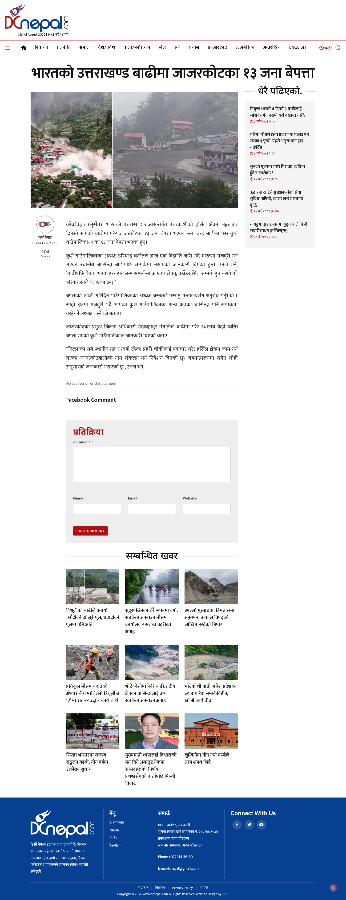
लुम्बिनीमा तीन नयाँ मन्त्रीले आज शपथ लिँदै (207, 758)
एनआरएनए (217, 47)
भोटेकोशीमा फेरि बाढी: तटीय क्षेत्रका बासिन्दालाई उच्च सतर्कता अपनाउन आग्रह (150, 693)
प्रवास (194, 47)
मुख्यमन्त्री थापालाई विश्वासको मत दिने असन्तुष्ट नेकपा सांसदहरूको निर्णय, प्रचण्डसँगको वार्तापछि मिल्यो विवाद (151, 769)
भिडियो (113, 838)
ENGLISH (297, 47)
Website (190, 498)
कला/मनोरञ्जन (137, 47)
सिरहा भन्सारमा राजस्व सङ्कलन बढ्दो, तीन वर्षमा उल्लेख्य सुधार (87, 762)
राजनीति (63, 47)
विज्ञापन (160, 888)
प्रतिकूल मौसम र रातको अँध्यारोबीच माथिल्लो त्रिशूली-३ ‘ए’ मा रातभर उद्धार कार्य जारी (92, 693)
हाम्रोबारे (143, 888)
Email (134, 498)
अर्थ (177, 47)
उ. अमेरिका (245, 47)
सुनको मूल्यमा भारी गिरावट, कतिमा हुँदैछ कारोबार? (277, 170)
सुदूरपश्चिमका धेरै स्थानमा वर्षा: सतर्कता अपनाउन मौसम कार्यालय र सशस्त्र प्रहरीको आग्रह (151, 621)
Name (79, 498)
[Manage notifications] (333, 888)
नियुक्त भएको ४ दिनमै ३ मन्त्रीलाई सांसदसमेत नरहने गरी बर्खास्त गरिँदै (277, 112)
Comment (83, 442)
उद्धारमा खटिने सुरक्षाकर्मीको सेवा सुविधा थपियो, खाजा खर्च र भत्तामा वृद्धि (276, 199)
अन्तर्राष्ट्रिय (272, 47)
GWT (225, 894)
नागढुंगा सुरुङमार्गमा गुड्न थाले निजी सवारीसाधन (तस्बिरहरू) (278, 227)
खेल (162, 47)
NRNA (114, 830)
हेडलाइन (115, 845)
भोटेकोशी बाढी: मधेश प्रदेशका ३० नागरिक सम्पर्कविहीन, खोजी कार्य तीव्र (211, 693)
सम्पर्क (204, 888)
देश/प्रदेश (106, 47)
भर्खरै (328, 48)
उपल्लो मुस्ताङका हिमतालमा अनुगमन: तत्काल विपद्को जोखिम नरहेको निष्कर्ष (209, 617)
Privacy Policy (182, 888)
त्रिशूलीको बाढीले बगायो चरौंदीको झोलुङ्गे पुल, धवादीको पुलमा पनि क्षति (92, 617)
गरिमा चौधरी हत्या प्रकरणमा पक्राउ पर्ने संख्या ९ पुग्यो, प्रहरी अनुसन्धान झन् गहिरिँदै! (279, 141)
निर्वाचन (41, 47)
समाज (84, 47)
